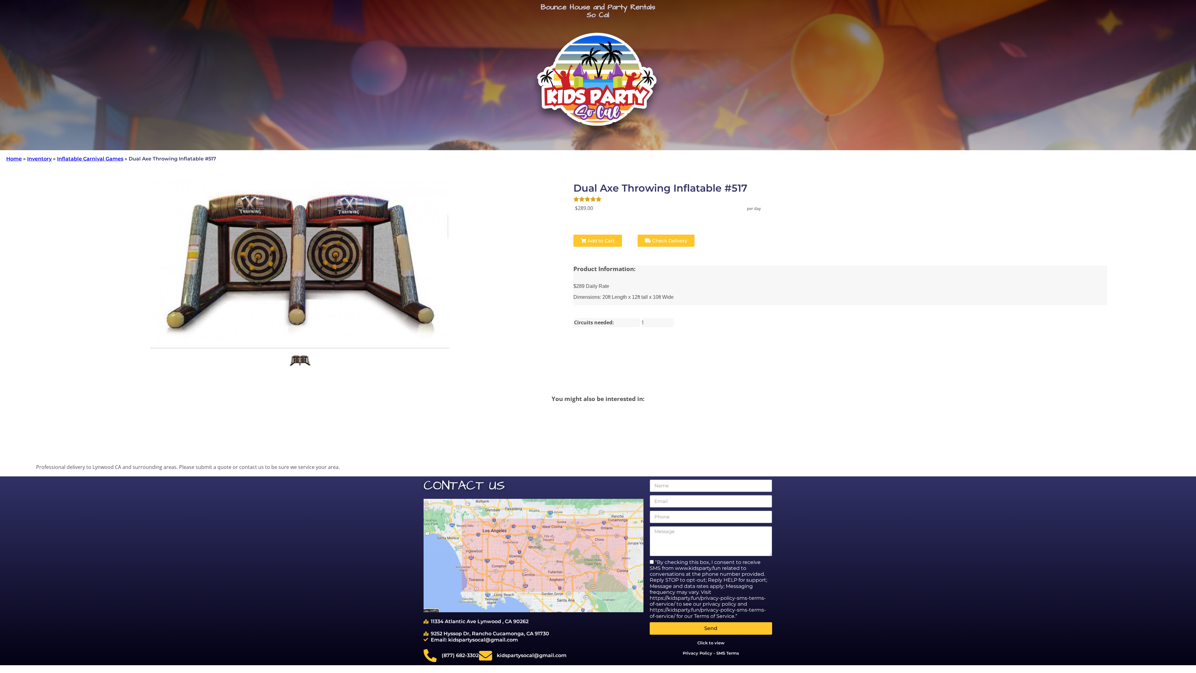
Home (14, 159)
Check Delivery (669, 241)
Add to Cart (600, 241)
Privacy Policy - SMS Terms (711, 653)
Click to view (710, 642)
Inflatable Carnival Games (90, 159)
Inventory (39, 159)
